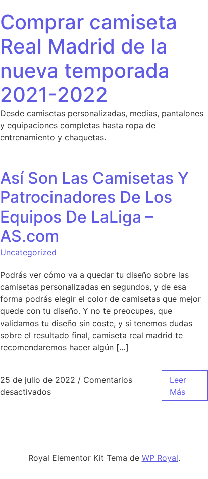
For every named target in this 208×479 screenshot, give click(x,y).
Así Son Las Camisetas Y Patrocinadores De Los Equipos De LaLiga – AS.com (94, 207)
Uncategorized (28, 252)
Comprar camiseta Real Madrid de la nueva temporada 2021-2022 (88, 58)
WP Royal (160, 458)
